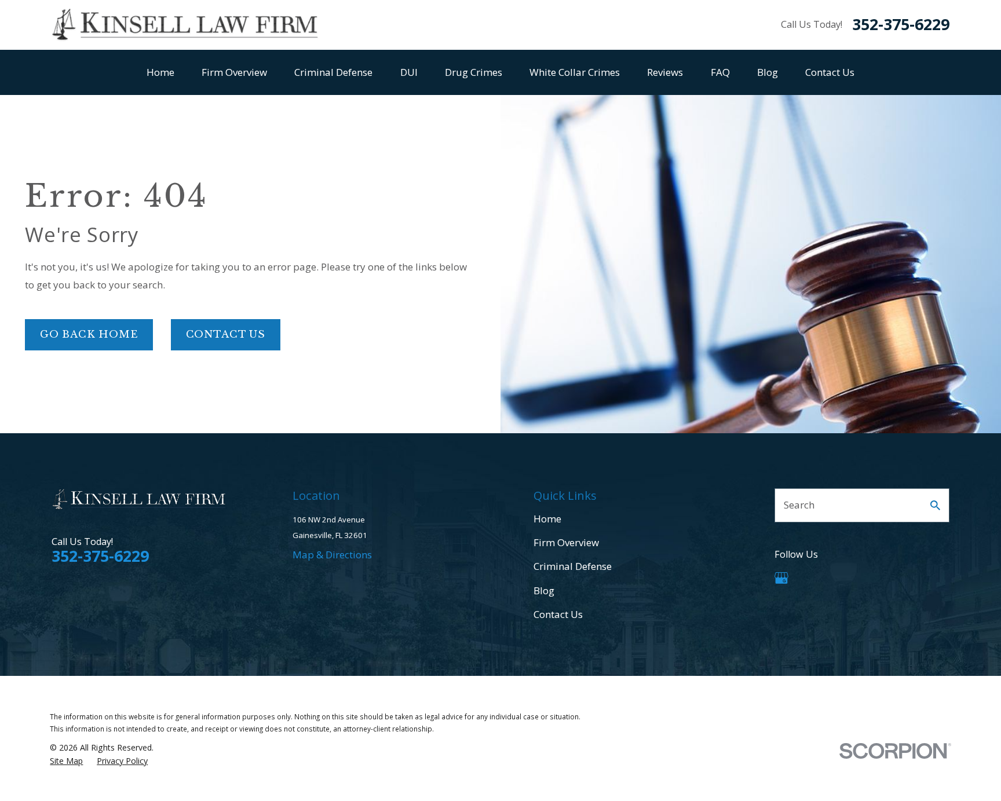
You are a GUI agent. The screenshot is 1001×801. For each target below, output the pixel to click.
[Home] (185, 25)
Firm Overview (566, 542)
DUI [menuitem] (409, 72)
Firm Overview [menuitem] (234, 72)
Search (799, 504)
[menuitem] (66, 761)
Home (547, 518)
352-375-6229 (900, 24)
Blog (544, 590)
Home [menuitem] (160, 72)
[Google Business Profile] (781, 578)
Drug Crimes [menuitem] (473, 72)
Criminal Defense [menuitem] (333, 72)
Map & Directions (332, 554)
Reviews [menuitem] (665, 72)
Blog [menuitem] (767, 72)
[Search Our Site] (935, 505)
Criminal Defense (573, 566)
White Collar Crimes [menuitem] (574, 72)
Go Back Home (89, 334)
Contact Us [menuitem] (829, 72)
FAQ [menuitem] (720, 72)
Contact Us (226, 334)
